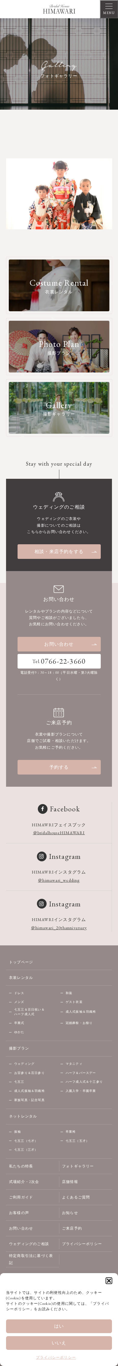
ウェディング (24, 1064)
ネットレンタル (23, 1116)
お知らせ (70, 1212)
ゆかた (19, 1032)
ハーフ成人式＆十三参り (84, 1082)
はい (59, 1326)
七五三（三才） (26, 1150)
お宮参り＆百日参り (29, 1073)
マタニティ (74, 1064)
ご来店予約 (72, 1228)
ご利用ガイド (21, 1197)
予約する (59, 767)
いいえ (59, 1343)
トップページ (21, 962)
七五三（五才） (77, 1141)
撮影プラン (19, 1048)
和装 (69, 993)
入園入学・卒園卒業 (81, 1091)
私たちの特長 (21, 1166)
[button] (109, 1281)
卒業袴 (71, 1132)
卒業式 (19, 1023)
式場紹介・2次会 (24, 1181)
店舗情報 (70, 1181)
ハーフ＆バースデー (81, 1073)
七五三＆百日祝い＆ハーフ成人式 (29, 1012)
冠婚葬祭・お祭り (79, 1023)
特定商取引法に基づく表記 (31, 1259)
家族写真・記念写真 (29, 1100)
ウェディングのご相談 (29, 1243)
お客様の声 (19, 1212)
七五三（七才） (26, 1141)
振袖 (17, 1132)
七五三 (19, 1082)
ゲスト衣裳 (74, 1002)
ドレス (19, 993)
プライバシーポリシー (56, 1357)
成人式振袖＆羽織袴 (81, 1012)
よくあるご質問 (76, 1197)
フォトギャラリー (78, 1166)
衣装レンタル (21, 977)
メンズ (19, 1002)
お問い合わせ (59, 644)
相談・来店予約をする (59, 551)
